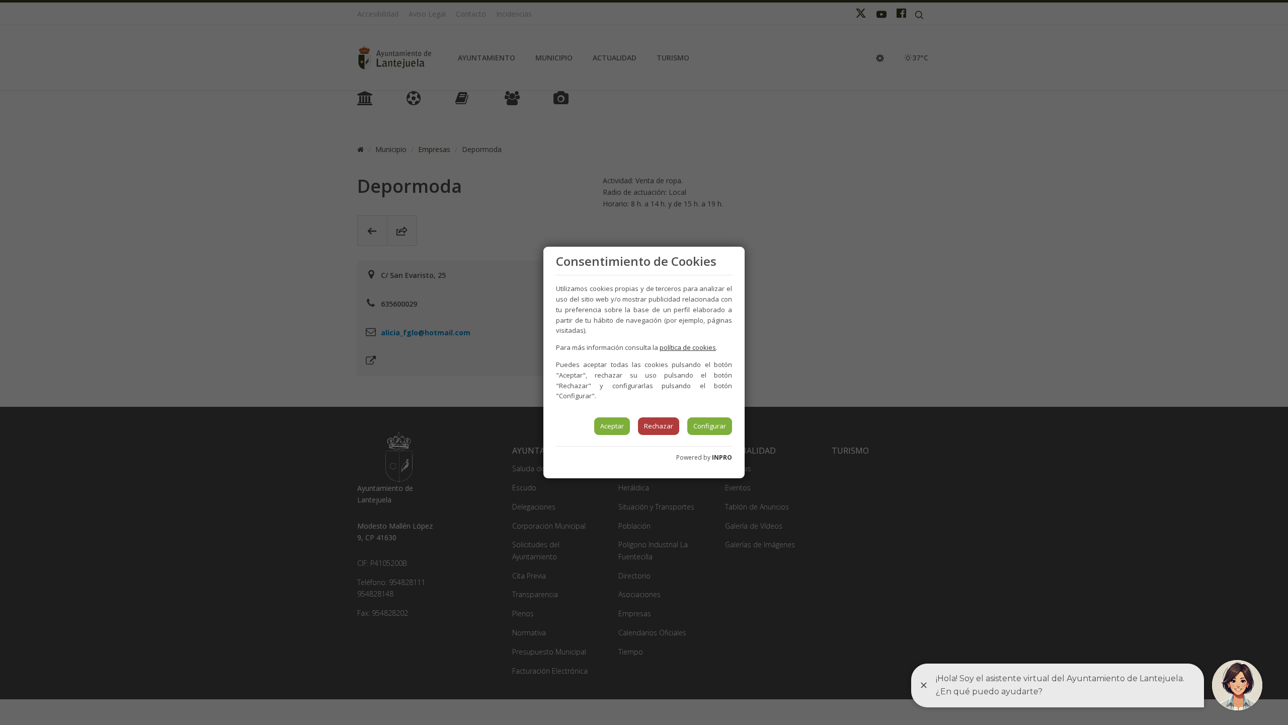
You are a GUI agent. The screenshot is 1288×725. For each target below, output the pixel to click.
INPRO (722, 457)
